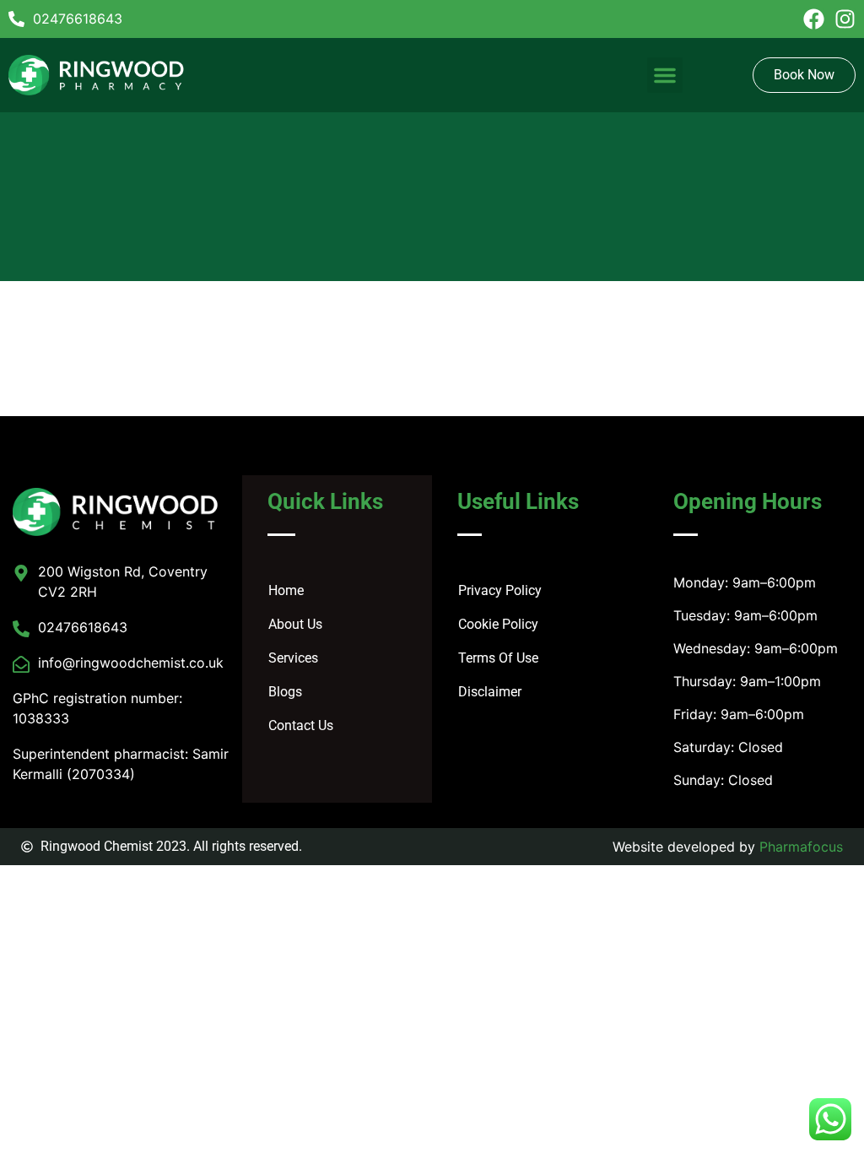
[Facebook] (813, 19)
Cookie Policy (498, 624)
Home (286, 590)
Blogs (285, 692)
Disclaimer (489, 692)
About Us (295, 624)
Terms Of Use (498, 658)
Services (293, 658)
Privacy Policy (500, 590)
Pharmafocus (801, 846)
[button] (665, 75)
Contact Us (300, 725)
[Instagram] (845, 19)
